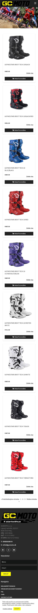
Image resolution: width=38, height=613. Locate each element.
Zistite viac (29, 73)
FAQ (2, 592)
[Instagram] (8, 550)
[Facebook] (3, 550)
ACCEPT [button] (17, 608)
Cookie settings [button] (7, 609)
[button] (19, 78)
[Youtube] (14, 550)
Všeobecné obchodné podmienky (11, 589)
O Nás (2, 594)
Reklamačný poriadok (8, 586)
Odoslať (5, 574)
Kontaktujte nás (6, 597)
